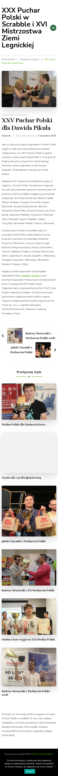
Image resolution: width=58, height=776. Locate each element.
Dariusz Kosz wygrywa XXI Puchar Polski (28, 639)
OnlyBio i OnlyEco (31, 275)
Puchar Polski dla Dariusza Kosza (23, 424)
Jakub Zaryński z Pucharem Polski (23, 541)
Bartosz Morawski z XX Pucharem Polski (28, 590)
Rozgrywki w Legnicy (15, 115)
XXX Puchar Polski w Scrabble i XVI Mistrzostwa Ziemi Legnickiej (24, 28)
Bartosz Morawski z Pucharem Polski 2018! (26, 693)
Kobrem (6, 135)
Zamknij (30, 771)
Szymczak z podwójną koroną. (21, 477)
